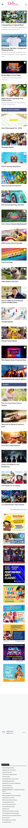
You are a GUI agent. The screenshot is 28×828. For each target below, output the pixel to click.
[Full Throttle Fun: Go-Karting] (14, 477)
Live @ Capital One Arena (8, 806)
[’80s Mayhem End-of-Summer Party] (14, 352)
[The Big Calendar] (14, 313)
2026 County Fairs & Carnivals (11, 243)
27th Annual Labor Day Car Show (12, 205)
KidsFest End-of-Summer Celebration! (11, 783)
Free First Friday (7, 262)
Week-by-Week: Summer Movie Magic (11, 795)
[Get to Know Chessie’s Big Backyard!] (14, 216)
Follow (24, 732)
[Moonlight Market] (14, 139)
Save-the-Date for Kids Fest (11, 186)
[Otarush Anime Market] (14, 333)
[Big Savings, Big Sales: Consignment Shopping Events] (14, 40)
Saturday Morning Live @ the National (11, 815)
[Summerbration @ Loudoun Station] (14, 371)
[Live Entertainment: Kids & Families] (14, 496)
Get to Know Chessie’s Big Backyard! (14, 224)
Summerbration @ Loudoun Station (13, 379)
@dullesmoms (10, 731)
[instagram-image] (5, 740)
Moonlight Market (7, 147)
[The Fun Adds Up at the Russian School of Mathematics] (14, 292)
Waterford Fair (5, 808)
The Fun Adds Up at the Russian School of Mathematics (12, 301)
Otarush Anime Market (9, 341)
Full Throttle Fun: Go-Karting (10, 486)
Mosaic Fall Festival (7, 772)
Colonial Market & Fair (7, 787)
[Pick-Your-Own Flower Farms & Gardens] (14, 395)
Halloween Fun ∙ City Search (9, 770)
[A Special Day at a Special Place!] (14, 17)
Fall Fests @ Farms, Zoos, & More (10, 779)
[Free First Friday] (14, 254)
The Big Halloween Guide (8, 781)
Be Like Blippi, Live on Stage (11, 75)
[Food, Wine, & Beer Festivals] (14, 437)
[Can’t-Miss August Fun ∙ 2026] (14, 120)
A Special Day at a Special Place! (12, 25)
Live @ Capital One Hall (8, 802)
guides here (23, 509)
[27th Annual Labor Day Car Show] (14, 196)
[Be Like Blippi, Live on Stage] (14, 67)
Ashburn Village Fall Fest (8, 767)
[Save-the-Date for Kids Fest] (14, 177)
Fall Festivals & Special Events (9, 774)
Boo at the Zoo (6, 817)
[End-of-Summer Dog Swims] (14, 158)
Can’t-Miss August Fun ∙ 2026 (11, 128)
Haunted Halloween (7, 785)
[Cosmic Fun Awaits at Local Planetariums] (14, 456)
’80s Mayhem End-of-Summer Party (13, 360)
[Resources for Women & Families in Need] (14, 416)
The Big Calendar (7, 322)
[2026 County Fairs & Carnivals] (14, 235)
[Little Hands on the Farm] (14, 273)
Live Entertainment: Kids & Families (12, 504)
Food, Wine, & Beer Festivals (10, 445)
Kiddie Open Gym (6, 793)
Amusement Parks (6, 822)
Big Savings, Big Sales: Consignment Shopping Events (13, 790)
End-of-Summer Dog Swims (11, 166)
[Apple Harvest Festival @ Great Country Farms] (14, 90)
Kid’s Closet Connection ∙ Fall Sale (10, 811)
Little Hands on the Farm (9, 281)
